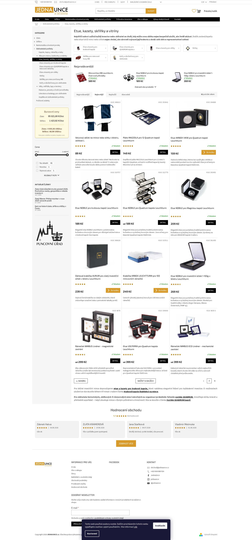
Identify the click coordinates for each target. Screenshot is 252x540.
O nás (97, 2)
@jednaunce (156, 483)
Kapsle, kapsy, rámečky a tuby (51, 52)
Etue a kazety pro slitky (49, 72)
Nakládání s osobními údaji (141, 2)
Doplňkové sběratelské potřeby (51, 97)
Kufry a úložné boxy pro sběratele (53, 83)
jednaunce (155, 479)
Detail (115, 152)
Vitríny (42, 76)
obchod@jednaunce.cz (160, 467)
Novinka (44, 167)
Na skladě (46, 163)
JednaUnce (155, 475)
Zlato (38, 38)
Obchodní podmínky (79, 480)
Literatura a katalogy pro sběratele (53, 93)
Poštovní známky (43, 100)
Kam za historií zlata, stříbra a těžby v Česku (50, 207)
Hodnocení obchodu (126, 410)
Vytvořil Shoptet (210, 534)
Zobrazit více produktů (144, 87)
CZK (203, 2)
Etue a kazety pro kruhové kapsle (53, 63)
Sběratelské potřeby (44, 49)
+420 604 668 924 (157, 471)
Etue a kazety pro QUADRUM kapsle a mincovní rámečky (54, 67)
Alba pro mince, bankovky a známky (53, 56)
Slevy (123, 2)
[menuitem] (37, 19)
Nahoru (82, 381)
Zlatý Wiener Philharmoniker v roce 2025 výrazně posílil (49, 200)
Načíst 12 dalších (146, 381)
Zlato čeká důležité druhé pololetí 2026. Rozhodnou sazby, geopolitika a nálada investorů (51, 191)
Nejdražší (112, 94)
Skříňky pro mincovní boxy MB (51, 79)
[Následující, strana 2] (209, 381)
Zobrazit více (126, 443)
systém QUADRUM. (184, 397)
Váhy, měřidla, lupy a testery (50, 86)
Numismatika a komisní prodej (48, 45)
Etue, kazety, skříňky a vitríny (50, 59)
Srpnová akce (47, 171)
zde (135, 526)
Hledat (151, 11)
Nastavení (92, 533)
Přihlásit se (79, 524)
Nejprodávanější (83, 94)
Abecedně (126, 94)
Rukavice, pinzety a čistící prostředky (54, 90)
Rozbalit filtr (50, 175)
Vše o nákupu (110, 2)
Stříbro (39, 41)
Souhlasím (160, 525)
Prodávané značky (78, 484)
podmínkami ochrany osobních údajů (109, 518)
